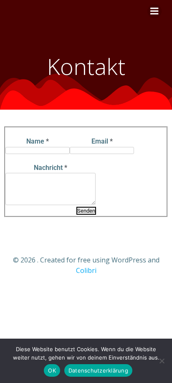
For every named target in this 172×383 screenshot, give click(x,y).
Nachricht (50, 168)
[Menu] (154, 11)
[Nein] (161, 361)
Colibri (86, 270)
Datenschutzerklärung (98, 370)
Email (102, 141)
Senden (86, 211)
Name (37, 141)
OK (52, 370)
